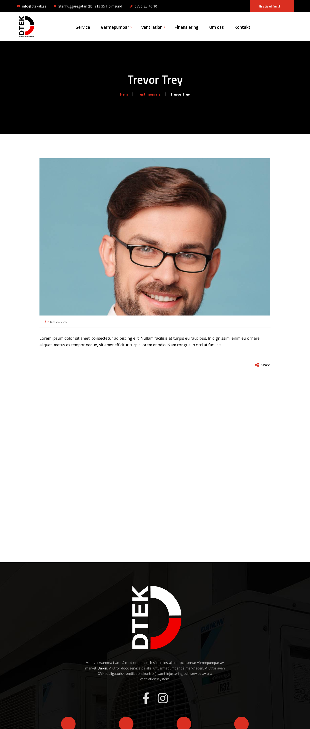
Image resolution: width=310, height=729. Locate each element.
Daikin (102, 668)
